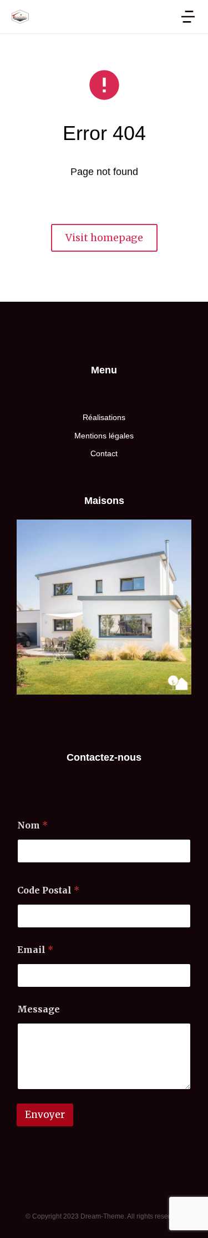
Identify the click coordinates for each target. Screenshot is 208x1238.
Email (35, 950)
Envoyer (45, 1115)
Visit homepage (104, 237)
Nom (32, 825)
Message (38, 1009)
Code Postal (48, 890)
